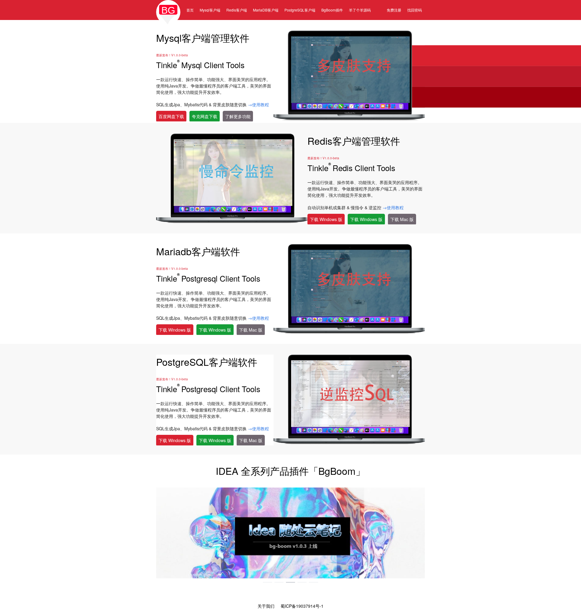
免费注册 (394, 9)
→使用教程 (258, 104)
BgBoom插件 (332, 9)
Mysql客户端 (210, 9)
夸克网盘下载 (204, 116)
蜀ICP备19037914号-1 (302, 606)
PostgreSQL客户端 (299, 9)
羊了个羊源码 (360, 9)
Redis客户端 (236, 9)
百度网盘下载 (171, 116)
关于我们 (266, 606)
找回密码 (414, 9)
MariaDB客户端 (265, 9)
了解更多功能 (238, 116)
